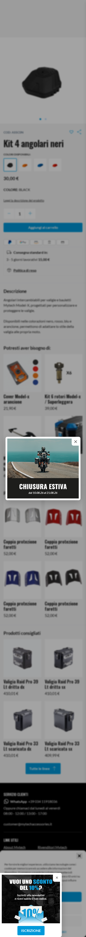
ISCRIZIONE (31, 930)
